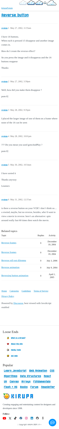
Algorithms (10, 376)
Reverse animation (10, 267)
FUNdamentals (41, 381)
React (47, 376)
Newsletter (48, 387)
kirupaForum (7, 8)
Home (4, 291)
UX (5, 381)
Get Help (14, 356)
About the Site (17, 344)
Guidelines (26, 291)
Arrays (25, 381)
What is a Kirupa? (18, 338)
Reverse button (15, 15)
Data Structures (30, 376)
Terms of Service (41, 291)
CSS (52, 370)
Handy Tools (16, 350)
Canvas (14, 381)
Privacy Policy (8, 296)
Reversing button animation (14, 275)
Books (24, 387)
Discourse (18, 303)
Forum (34, 387)
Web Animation (38, 370)
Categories (14, 291)
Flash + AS (10, 387)
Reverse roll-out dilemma (13, 260)
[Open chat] (52, 422)
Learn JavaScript (15, 370)
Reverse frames (8, 242)
